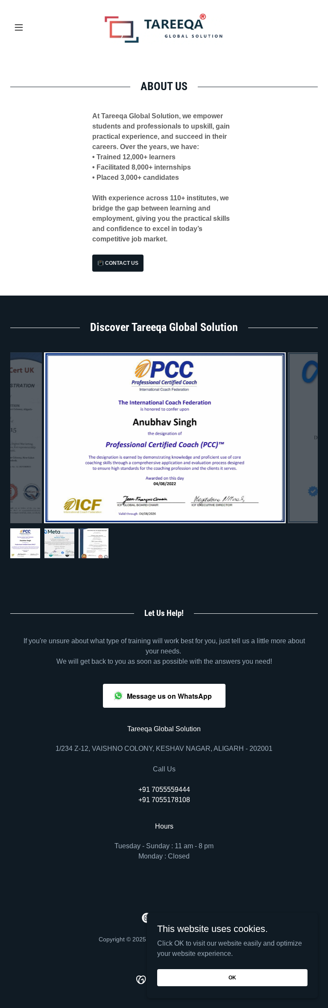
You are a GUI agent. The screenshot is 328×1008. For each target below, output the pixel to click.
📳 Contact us (117, 263)
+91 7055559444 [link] (164, 789)
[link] (164, 27)
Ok (232, 977)
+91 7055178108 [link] (164, 799)
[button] (33, 27)
